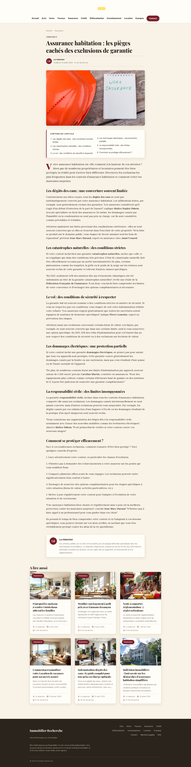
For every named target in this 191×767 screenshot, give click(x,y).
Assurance (73, 18)
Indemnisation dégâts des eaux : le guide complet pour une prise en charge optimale (94, 673)
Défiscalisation (97, 18)
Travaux (61, 18)
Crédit (84, 18)
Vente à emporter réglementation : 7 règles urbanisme (133, 607)
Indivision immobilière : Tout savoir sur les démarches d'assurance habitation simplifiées (137, 675)
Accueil (35, 18)
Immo (51, 18)
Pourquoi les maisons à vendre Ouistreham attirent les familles (45, 607)
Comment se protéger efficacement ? (115, 152)
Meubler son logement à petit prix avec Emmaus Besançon (94, 605)
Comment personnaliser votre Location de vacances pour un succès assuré (48, 673)
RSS (159, 735)
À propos (139, 18)
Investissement (114, 18)
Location (128, 18)
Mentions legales (148, 735)
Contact (153, 18)
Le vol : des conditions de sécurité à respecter (73, 153)
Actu (44, 18)
